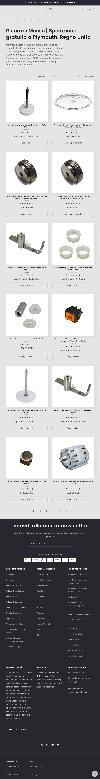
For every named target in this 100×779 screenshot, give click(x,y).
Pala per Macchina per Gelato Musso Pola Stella (27, 269)
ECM (39, 635)
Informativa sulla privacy (16, 607)
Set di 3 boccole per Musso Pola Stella (27, 339)
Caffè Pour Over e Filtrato (79, 614)
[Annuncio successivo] (95, 2)
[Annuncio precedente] (4, 2)
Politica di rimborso (14, 585)
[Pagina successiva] (66, 511)
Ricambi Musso (74, 645)
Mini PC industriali (75, 650)
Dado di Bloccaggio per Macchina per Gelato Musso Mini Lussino (73, 197)
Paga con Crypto (13, 619)
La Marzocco (42, 574)
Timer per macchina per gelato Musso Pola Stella (27, 483)
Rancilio (40, 591)
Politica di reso (12, 596)
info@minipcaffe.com (77, 692)
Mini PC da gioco (75, 656)
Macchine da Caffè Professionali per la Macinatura (76, 606)
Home (4, 19)
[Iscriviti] (69, 544)
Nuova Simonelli (43, 624)
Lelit (38, 641)
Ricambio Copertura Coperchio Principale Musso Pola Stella (73, 126)
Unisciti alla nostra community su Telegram (16, 639)
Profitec (40, 630)
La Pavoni (41, 596)
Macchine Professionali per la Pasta (79, 621)
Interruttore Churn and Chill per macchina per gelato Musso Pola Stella (73, 340)
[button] (5, 9)
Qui (76, 678)
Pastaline (41, 619)
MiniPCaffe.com (17, 775)
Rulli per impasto (75, 628)
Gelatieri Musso (74, 639)
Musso (39, 602)
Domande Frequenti (14, 647)
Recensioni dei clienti (15, 624)
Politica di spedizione (15, 591)
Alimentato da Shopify (30, 775)
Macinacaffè (73, 597)
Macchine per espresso (78, 574)
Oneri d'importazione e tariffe (15, 631)
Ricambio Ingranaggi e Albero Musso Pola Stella (27, 126)
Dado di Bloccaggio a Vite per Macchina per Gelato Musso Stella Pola (27, 197)
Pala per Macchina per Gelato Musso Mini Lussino (73, 411)
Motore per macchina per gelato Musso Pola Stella (73, 483)
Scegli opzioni (26, 143)
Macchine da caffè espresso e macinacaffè (80, 590)
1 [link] (33, 511)
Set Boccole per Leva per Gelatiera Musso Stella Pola (73, 269)
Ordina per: (41, 77)
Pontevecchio (42, 585)
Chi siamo (10, 574)
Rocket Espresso (44, 580)
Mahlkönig (41, 607)
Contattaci (10, 580)
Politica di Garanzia (14, 602)
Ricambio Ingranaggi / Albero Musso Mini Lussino (27, 411)
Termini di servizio (13, 613)
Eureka (40, 613)
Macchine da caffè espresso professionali (80, 581)
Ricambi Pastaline (75, 634)
